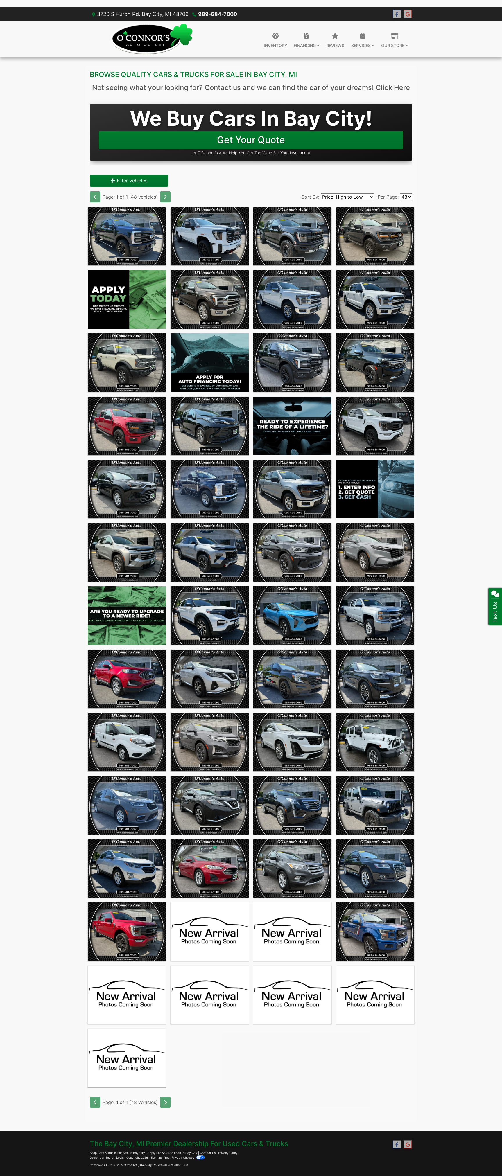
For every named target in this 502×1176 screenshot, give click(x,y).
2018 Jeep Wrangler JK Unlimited (375, 722)
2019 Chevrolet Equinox (127, 844)
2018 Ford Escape (292, 844)
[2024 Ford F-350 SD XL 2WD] (210, 489)
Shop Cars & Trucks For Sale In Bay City (117, 1153)
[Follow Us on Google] (408, 14)
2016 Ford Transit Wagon (209, 971)
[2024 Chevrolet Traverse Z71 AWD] (210, 552)
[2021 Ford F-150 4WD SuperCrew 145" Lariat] (127, 931)
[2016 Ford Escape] (292, 995)
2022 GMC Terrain (292, 654)
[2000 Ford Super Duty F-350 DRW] (375, 995)
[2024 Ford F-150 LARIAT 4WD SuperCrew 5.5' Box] (210, 299)
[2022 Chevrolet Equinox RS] (210, 742)
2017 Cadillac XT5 (292, 781)
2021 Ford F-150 (126, 907)
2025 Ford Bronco (127, 338)
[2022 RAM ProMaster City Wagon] (127, 742)
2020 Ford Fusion (210, 844)
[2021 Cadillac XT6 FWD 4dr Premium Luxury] (292, 742)
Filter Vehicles (131, 181)
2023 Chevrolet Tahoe (375, 338)
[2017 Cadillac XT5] (292, 805)
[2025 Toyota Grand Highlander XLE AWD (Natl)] (127, 489)
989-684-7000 (217, 14)
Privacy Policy (228, 1153)
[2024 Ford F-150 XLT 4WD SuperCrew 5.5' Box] (292, 489)
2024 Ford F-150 (210, 275)
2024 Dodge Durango (292, 528)
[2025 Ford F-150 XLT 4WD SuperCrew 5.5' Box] (127, 426)
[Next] (165, 196)
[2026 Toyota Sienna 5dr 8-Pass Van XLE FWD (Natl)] (210, 426)
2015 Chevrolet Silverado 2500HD (375, 595)
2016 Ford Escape (292, 971)
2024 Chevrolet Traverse (209, 528)
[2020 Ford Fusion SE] (210, 868)
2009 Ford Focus (210, 907)
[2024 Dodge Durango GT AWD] (292, 552)
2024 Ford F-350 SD (209, 465)
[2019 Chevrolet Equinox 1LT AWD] (127, 868)
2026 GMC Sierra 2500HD (209, 212)
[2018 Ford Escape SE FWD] (292, 868)
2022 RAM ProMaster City (127, 718)
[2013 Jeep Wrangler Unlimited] (292, 931)
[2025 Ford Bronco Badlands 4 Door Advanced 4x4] (127, 362)
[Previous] (95, 196)
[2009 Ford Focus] (210, 931)
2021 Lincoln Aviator (375, 654)
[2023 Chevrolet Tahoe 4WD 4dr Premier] (375, 362)
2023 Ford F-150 (292, 212)
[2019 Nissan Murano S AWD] (210, 805)
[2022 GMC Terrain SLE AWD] (292, 679)
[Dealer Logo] (151, 39)
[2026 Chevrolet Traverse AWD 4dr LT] (127, 552)
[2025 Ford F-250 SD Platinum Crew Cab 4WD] (127, 236)
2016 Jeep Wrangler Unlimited (375, 785)
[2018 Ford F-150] (375, 931)
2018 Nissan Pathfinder (127, 1034)
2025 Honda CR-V (375, 528)
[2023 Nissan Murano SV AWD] (210, 679)
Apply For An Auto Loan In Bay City (172, 1153)
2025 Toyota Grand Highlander (127, 469)
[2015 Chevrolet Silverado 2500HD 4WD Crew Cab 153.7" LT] (375, 615)
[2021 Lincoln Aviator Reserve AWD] (375, 679)
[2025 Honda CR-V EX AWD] (375, 552)
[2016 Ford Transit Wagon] (210, 995)
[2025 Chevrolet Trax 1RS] (292, 615)
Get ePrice (127, 954)
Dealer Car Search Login (107, 1157)
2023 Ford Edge (127, 654)
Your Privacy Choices (179, 1157)
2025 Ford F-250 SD (127, 212)
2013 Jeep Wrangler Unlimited (292, 911)
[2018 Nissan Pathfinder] (127, 1058)
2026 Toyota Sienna (209, 401)
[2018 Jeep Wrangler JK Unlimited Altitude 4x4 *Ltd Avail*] (375, 742)
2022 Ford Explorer (209, 591)
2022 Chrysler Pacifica (127, 781)
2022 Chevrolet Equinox (209, 718)
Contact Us (208, 1153)
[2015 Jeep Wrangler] (127, 995)
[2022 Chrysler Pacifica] (127, 805)
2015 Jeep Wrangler (126, 971)
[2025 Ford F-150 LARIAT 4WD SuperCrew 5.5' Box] (292, 299)
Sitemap (156, 1157)
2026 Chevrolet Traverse (127, 528)
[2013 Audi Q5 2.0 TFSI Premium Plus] (375, 868)
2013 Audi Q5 (375, 844)
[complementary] (464, 1158)
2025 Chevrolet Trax (292, 591)
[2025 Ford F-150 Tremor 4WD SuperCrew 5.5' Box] (375, 236)
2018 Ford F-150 (375, 907)
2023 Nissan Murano (209, 654)
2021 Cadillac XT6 (292, 718)
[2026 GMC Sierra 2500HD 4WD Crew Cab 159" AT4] (210, 236)
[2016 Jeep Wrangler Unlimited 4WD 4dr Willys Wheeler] (375, 805)
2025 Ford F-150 (375, 212)
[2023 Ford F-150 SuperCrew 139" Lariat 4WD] (375, 426)
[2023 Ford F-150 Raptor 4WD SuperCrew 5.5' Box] (292, 236)
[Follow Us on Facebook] (397, 14)
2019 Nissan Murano (210, 781)
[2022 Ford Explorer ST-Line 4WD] (210, 615)
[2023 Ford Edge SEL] (127, 679)
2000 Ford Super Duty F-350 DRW (375, 974)
